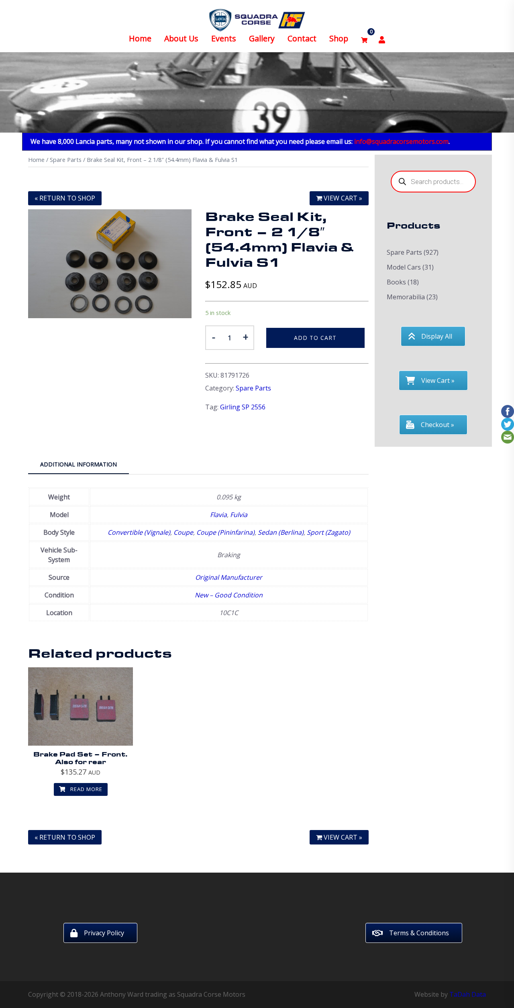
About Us (181, 38)
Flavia (218, 514)
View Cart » (342, 198)
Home (140, 38)
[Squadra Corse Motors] (257, 19)
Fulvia (238, 514)
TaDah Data (467, 994)
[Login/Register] (382, 38)
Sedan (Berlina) (281, 532)
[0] (364, 38)
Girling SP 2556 (242, 407)
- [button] (213, 336)
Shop (338, 38)
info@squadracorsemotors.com (401, 141)
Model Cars (404, 267)
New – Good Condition (229, 595)
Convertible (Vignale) (139, 532)
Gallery (262, 38)
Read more (85, 789)
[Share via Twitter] (507, 423)
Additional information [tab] (78, 464)
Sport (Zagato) (328, 532)
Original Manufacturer (228, 577)
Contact (302, 38)
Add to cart (315, 337)
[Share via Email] (507, 436)
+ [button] (245, 336)
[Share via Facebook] (507, 411)
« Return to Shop (65, 198)
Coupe (183, 532)
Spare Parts (66, 159)
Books (396, 282)
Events (223, 38)
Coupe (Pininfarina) (225, 532)
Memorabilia (406, 296)
